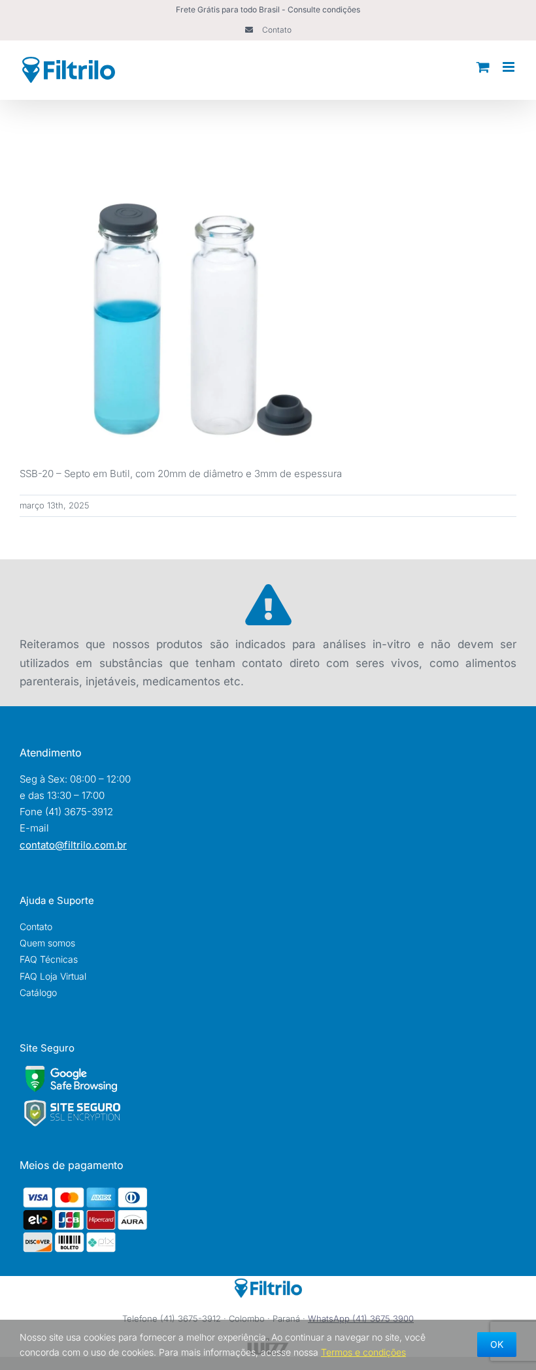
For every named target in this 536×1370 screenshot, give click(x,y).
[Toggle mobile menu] (509, 67)
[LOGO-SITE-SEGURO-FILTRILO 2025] (72, 1103)
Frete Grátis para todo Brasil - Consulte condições (268, 9)
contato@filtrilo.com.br (73, 845)
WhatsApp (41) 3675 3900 (361, 1318)
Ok (496, 1344)
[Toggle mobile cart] (483, 67)
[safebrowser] (71, 1071)
